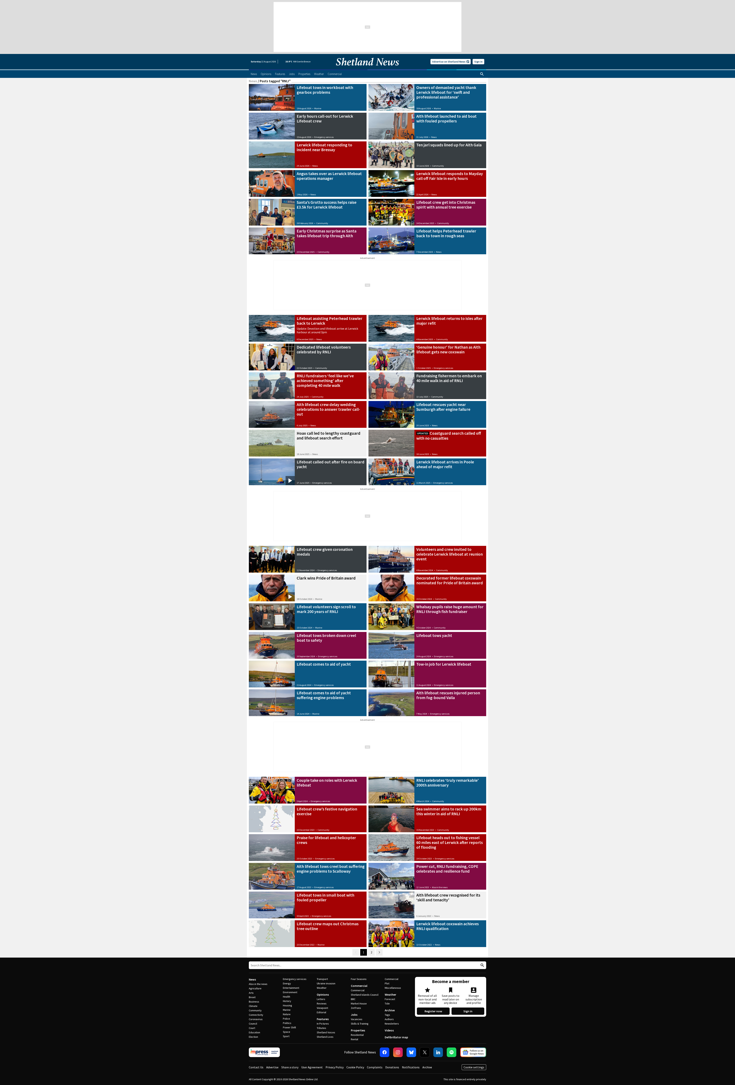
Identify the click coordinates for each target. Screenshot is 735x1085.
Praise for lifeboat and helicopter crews (326, 840)
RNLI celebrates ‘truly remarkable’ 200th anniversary (447, 783)
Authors (389, 1019)
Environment (290, 992)
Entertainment (291, 988)
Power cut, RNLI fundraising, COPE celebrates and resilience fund (447, 869)
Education (254, 1032)
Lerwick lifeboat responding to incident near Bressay (324, 147)
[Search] (482, 74)
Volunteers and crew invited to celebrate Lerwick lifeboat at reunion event (449, 554)
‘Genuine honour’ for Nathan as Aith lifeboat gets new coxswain (448, 349)
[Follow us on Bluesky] (411, 1052)
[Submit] (481, 965)
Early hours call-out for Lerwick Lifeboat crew (325, 118)
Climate (253, 1006)
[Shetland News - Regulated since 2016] (264, 1052)
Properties (358, 1030)
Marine (317, 108)
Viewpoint (322, 1008)
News (253, 81)
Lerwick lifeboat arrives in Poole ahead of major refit (445, 464)
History (287, 1001)
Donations (392, 1067)
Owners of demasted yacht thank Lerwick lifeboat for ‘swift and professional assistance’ (446, 92)
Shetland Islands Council (364, 994)
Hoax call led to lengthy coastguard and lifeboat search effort (328, 435)
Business (254, 1001)
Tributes (321, 1028)
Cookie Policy (355, 1067)
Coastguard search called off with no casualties (448, 435)
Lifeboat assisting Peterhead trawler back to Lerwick (329, 321)
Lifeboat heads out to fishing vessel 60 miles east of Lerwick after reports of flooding (449, 842)
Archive (390, 1010)
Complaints (374, 1067)
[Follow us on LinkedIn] (438, 1052)
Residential (357, 1035)
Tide (387, 1003)
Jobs (354, 1015)
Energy (287, 983)
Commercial (359, 986)
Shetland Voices (326, 1032)
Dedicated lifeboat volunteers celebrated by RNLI (324, 349)
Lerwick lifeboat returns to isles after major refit (449, 321)
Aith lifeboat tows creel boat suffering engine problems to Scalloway (331, 869)
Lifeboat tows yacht (434, 635)
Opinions (323, 994)
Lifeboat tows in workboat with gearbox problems (325, 90)
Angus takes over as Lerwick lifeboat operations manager (329, 176)
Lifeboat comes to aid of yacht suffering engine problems (324, 695)
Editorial (321, 1012)
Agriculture (255, 988)
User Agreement (312, 1067)
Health (286, 996)
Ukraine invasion (326, 983)
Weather (322, 988)
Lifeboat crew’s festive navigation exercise (327, 811)
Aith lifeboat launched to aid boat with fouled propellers (446, 118)
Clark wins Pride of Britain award (326, 578)
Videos (389, 1030)
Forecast (390, 999)
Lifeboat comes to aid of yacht (324, 664)
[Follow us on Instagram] (398, 1052)
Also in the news (440, 887)
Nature (287, 1014)
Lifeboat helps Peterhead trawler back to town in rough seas (446, 233)
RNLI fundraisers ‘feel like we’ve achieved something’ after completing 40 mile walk (325, 380)
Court (252, 1028)
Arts (251, 993)
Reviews (322, 1003)
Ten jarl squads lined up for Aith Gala (449, 145)
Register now (433, 1011)
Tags (387, 1015)
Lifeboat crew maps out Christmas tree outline (328, 926)
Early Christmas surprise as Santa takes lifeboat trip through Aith (326, 233)
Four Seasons (359, 979)
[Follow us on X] (425, 1052)
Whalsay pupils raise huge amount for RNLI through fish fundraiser (449, 609)
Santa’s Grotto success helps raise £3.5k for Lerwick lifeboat (326, 205)
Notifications (411, 1067)
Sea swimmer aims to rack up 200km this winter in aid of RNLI (448, 811)
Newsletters (392, 1023)
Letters (321, 999)
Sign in (478, 61)
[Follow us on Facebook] (384, 1052)
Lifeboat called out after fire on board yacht (330, 464)
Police (286, 1018)
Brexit (252, 997)
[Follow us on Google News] (473, 1052)
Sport (286, 1036)
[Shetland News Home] (367, 68)
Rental (354, 1039)
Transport (322, 979)
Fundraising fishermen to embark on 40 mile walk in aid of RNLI (449, 378)
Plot (387, 983)
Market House (359, 1003)
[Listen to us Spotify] (451, 1052)
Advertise (272, 1067)
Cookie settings (474, 1067)
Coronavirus (256, 1019)
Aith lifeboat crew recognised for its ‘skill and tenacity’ (448, 897)
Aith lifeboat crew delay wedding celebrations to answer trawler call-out (328, 409)
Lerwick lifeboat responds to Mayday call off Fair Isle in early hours (449, 176)
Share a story (289, 1067)
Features (323, 1019)
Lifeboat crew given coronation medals (325, 552)
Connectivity (256, 1015)
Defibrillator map (396, 1037)
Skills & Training (359, 1023)
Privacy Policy (335, 1067)
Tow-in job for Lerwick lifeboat (443, 664)
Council (253, 1023)
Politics (287, 1023)
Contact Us (256, 1067)
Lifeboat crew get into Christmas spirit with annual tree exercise (445, 205)
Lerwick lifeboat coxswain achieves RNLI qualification (447, 926)
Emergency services (324, 137)
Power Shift (289, 1027)
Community (438, 165)
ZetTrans (356, 1008)
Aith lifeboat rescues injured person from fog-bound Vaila (448, 695)
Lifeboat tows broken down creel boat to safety (326, 638)
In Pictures (323, 1023)
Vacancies (356, 1019)
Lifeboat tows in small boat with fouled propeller (325, 897)
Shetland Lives (325, 1037)
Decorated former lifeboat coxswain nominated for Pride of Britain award (449, 580)
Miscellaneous (393, 988)
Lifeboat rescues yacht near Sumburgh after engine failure (443, 407)
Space (286, 1032)
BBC (353, 999)
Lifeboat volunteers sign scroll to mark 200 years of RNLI (326, 609)
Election (253, 1037)
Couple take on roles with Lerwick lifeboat (327, 783)
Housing (287, 1005)
